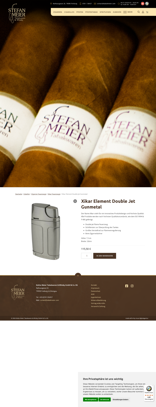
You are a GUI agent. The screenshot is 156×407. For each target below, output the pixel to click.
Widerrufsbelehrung (98, 300)
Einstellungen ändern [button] (120, 399)
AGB (92, 294)
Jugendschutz (96, 297)
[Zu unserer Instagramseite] (132, 286)
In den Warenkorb (104, 256)
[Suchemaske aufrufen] (139, 12)
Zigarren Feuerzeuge (38, 194)
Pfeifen (79, 12)
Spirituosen (105, 12)
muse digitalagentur (142, 318)
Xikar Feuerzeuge (54, 194)
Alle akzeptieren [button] (90, 399)
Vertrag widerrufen (98, 303)
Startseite (18, 194)
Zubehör (117, 12)
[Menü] (152, 386)
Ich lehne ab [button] (104, 399)
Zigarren (57, 12)
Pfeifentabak (91, 12)
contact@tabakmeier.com (49, 300)
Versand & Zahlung (98, 306)
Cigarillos (69, 12)
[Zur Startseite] (17, 22)
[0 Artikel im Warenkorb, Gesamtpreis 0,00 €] (147, 12)
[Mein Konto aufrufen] (143, 12)
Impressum (95, 288)
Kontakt (94, 285)
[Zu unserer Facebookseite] (126, 286)
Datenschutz (95, 291)
